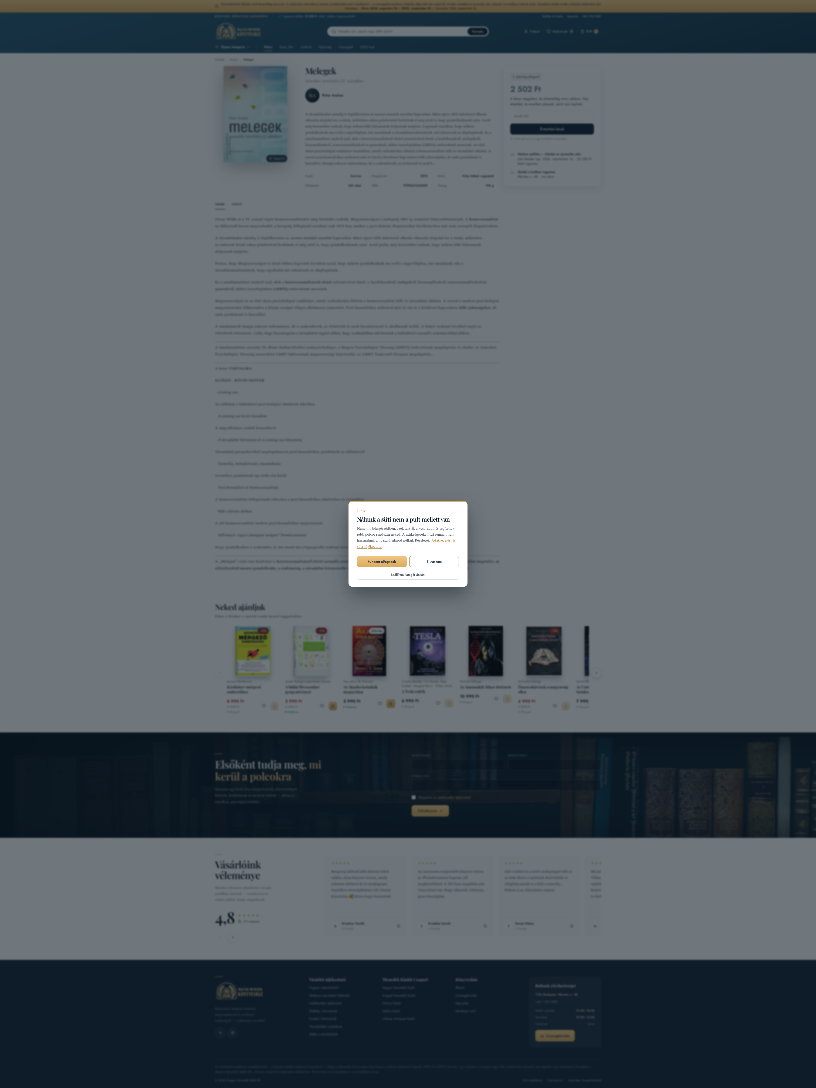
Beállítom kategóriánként (408, 575)
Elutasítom (434, 561)
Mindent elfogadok (382, 561)
